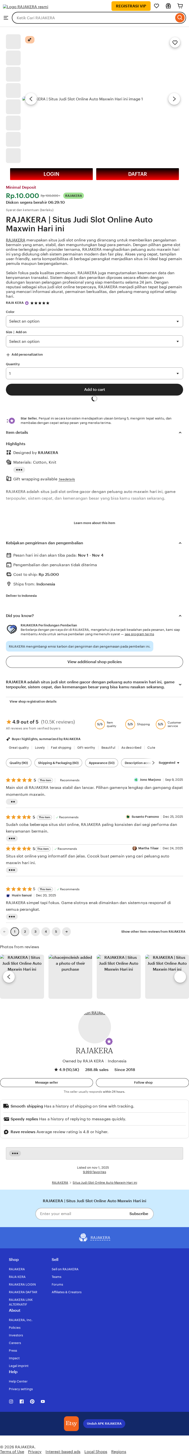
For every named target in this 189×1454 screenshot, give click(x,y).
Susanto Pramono (145, 816)
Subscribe (138, 1213)
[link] (4, 931)
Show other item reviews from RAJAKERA (153, 931)
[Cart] (180, 6)
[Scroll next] (153, 762)
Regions (118, 1451)
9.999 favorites (94, 1172)
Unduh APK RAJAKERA (104, 1423)
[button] (109, 1041)
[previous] (9, 977)
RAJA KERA (15, 303)
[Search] (180, 18)
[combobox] (93, 18)
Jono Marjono (150, 780)
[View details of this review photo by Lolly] (22, 977)
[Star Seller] (27, 303)
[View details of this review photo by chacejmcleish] (70, 977)
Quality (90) (19, 763)
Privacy (35, 1451)
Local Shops (95, 1451)
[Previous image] (31, 99)
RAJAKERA (15, 240)
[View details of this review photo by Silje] (119, 977)
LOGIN (51, 174)
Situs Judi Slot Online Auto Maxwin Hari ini (105, 1182)
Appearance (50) (101, 763)
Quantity (13, 364)
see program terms (139, 634)
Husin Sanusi (22, 895)
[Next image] (174, 99)
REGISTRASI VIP (131, 6)
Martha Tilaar (148, 848)
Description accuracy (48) (144, 763)
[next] (180, 977)
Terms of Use (12, 1451)
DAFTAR (137, 174)
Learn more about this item (94, 523)
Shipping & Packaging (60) (58, 763)
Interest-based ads (63, 1451)
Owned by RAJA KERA (83, 1061)
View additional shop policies (94, 661)
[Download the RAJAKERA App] (71, 1423)
